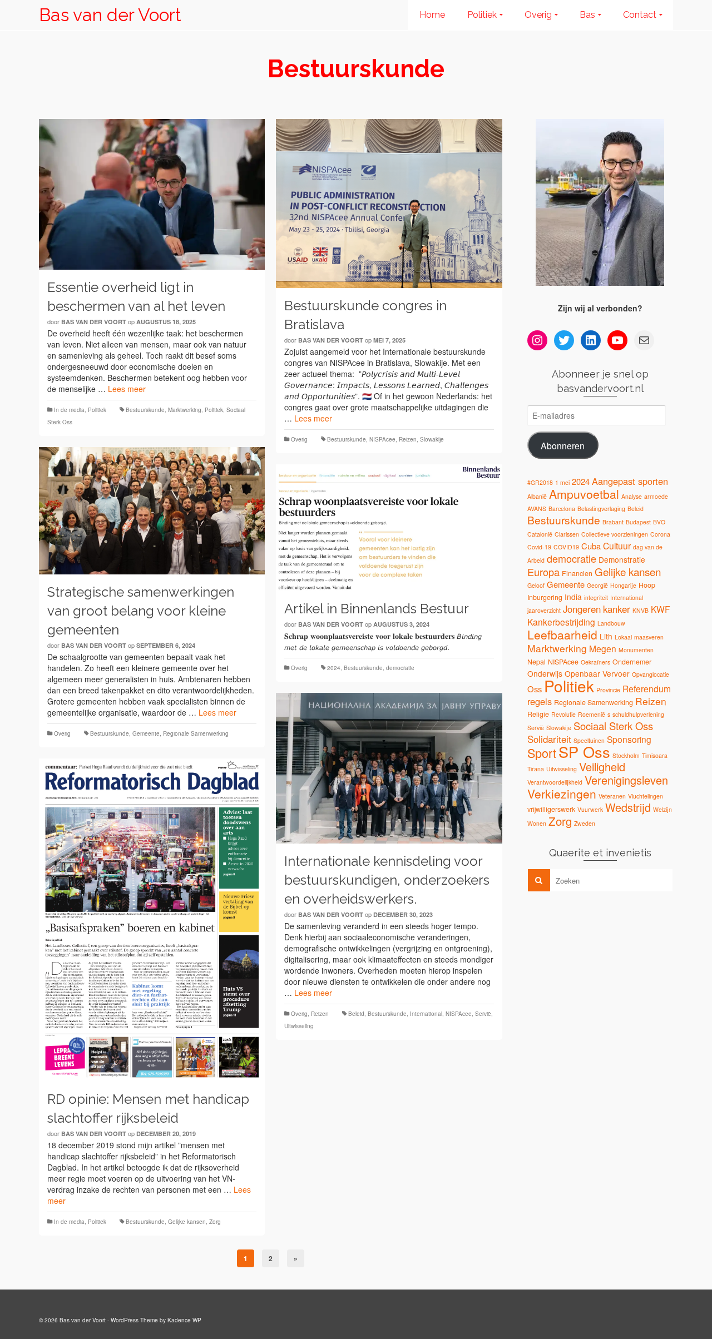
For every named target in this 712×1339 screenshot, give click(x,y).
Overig (299, 439)
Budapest (638, 522)
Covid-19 (539, 547)
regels (539, 701)
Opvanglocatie (650, 674)
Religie (538, 714)
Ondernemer (631, 662)
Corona (660, 534)
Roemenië (591, 714)
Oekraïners (595, 662)
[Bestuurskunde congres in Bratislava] (389, 203)
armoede (656, 496)
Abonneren (563, 445)
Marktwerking (184, 410)
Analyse (631, 496)
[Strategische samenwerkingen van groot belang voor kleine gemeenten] (152, 510)
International (426, 1014)
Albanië (537, 496)
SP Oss (584, 751)
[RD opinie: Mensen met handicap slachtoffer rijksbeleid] (152, 920)
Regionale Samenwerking (196, 733)
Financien (577, 573)
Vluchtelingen (645, 796)
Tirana (535, 769)
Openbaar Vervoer (597, 673)
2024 (333, 668)
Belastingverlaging (601, 508)
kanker (616, 609)
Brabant (613, 522)
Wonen (536, 823)
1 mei (562, 482)
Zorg (215, 1222)
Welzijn (662, 809)
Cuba (591, 546)
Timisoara (655, 755)
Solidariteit (549, 739)
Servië (483, 1014)
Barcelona (561, 508)
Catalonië (539, 534)
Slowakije (432, 439)
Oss (534, 689)
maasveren (649, 637)
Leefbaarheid (562, 634)
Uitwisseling (299, 1026)
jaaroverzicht (544, 610)
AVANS (536, 508)
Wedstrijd (628, 807)
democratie (400, 668)
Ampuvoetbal (584, 493)
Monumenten (636, 650)
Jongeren (582, 609)
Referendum (646, 688)
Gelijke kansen (187, 1222)
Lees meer (127, 388)
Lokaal (623, 637)
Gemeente (146, 733)
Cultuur (617, 545)
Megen (602, 648)
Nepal (536, 662)
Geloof (536, 585)
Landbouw (611, 623)
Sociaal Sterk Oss (613, 725)
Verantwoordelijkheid (554, 782)
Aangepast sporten (630, 481)
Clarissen (567, 534)
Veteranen (612, 796)
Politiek (97, 410)
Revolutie (563, 714)
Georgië (597, 585)
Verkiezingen (561, 793)
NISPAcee (382, 439)
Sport (541, 752)
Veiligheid (602, 766)
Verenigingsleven (626, 780)
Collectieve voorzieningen (614, 534)
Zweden (584, 823)
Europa (543, 571)
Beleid (356, 1014)
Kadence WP (184, 1320)
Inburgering (544, 597)
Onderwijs (544, 673)
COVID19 (566, 547)
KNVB (640, 610)
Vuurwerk (590, 809)
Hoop (647, 585)
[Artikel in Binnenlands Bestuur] (389, 528)
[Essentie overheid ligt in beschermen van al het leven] (152, 194)
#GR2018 (540, 482)
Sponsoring (629, 739)
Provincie (608, 690)
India (573, 596)
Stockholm (626, 755)
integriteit (596, 597)
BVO (659, 522)
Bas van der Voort (110, 14)
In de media (69, 410)
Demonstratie (622, 559)
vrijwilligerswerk (551, 809)
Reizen (408, 439)
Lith (606, 636)
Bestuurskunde (145, 410)
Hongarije (623, 585)
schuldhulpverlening (638, 714)
